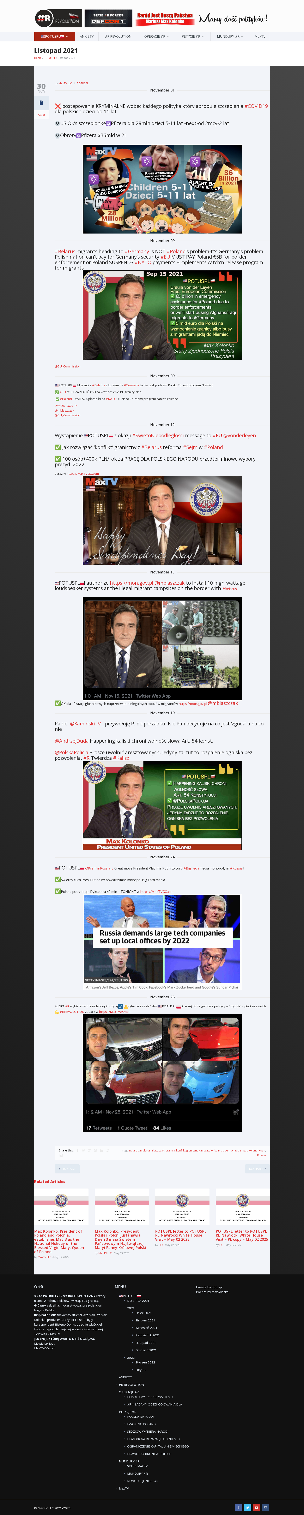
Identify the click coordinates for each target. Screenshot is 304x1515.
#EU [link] (165, 256)
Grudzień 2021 (146, 1350)
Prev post (68, 1169)
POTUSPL (49, 58)
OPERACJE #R (154, 36)
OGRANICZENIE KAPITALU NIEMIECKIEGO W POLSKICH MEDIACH (158, 1446)
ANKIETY (87, 36)
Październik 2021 (147, 1335)
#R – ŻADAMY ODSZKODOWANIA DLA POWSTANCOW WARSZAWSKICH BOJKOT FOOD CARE (157, 1404)
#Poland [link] (176, 251)
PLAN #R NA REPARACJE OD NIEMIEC (154, 1439)
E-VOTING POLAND (141, 1424)
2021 (131, 1308)
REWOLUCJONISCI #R (142, 1481)
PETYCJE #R (191, 36)
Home (38, 58)
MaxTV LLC (65, 83)
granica (170, 1150)
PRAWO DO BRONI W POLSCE (149, 1454)
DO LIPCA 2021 (138, 1300)
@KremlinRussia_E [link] (99, 868)
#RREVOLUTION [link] (72, 1011)
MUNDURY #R (228, 36)
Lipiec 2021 (143, 1313)
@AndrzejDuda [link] (72, 740)
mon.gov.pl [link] (132, 582)
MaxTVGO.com (44, 1348)
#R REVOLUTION (118, 36)
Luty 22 (140, 1370)
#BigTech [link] (191, 868)
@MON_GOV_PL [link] (66, 405)
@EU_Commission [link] (67, 366)
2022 (131, 1357)
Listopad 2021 (145, 1342)
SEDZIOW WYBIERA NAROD (147, 1431)
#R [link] (86, 757)
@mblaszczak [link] (64, 410)
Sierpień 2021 (145, 1320)
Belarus (134, 1150)
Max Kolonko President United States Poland (229, 1150)
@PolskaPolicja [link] (72, 752)
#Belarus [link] (65, 251)
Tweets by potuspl (209, 1287)
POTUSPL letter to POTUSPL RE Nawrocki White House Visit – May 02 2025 (180, 1235)
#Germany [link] (137, 251)
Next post (256, 1169)
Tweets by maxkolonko (212, 1292)
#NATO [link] (143, 262)
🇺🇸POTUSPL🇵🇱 (52, 36)
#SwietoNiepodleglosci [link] (158, 435)
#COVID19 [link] (256, 105)
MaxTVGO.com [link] (83, 473)
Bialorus (145, 1150)
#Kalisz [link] (121, 757)
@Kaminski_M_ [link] (87, 723)
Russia (261, 1155)
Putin (262, 1150)
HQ (161, 1245)
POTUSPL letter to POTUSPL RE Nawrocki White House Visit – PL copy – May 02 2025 (242, 1235)
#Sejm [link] (190, 447)
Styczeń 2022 (145, 1362)
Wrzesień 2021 (146, 1328)
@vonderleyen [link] (239, 435)
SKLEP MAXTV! (137, 1466)
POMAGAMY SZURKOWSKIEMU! (150, 1397)
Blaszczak (158, 1150)
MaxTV (260, 36)
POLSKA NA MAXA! (140, 1416)
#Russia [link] (236, 868)
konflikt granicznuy (188, 1150)
